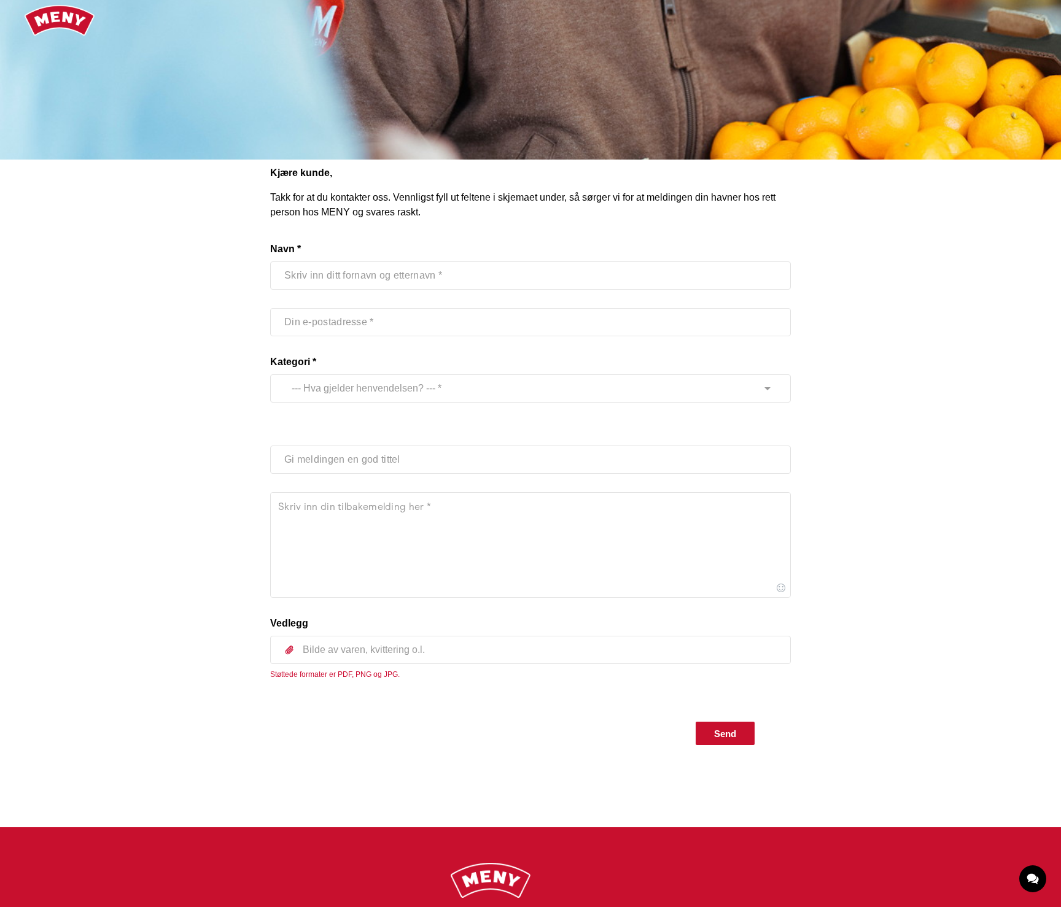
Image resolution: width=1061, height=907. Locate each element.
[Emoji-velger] (781, 588)
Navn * (285, 249)
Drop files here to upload (530, 677)
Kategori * (293, 362)
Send (725, 733)
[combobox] (519, 388)
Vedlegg (289, 623)
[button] (530, 650)
